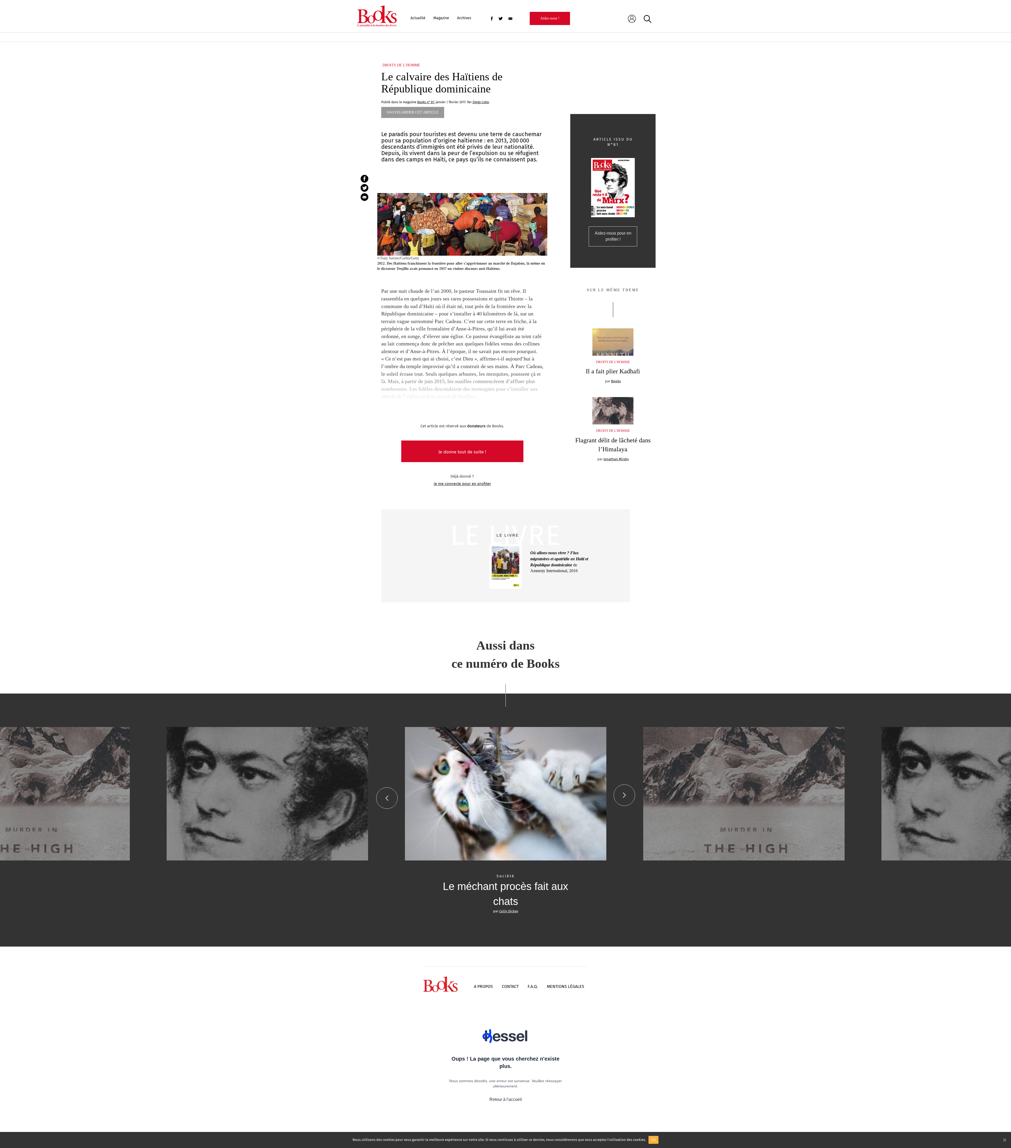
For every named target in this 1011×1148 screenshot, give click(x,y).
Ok (653, 1139)
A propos (483, 986)
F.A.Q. (533, 986)
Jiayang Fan (508, 911)
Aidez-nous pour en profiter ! (613, 236)
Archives (464, 18)
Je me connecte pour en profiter (462, 483)
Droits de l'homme (401, 65)
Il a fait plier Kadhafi (613, 371)
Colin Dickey (270, 911)
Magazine (441, 18)
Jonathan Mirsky (616, 459)
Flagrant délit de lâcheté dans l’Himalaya (613, 445)
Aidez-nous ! (549, 18)
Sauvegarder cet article (413, 112)
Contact (510, 986)
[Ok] (1004, 1139)
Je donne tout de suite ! (462, 452)
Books (616, 381)
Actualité (417, 18)
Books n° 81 (425, 102)
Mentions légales (565, 986)
